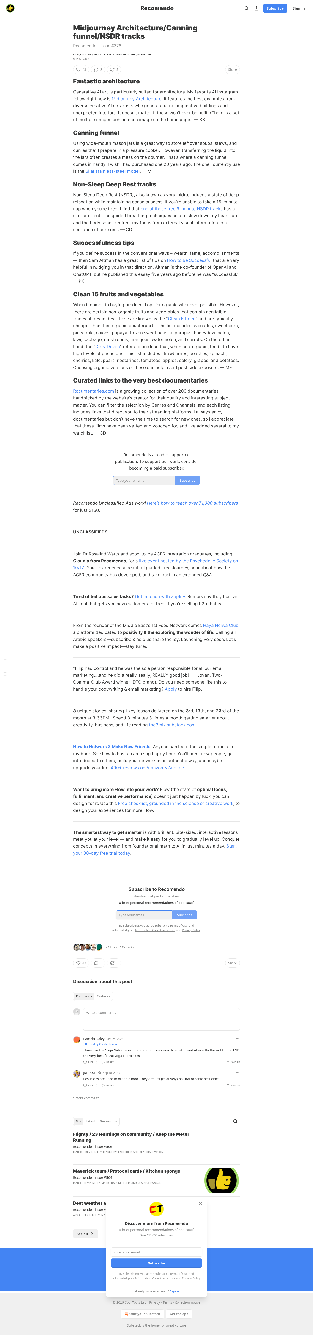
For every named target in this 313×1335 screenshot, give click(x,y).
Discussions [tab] (108, 1121)
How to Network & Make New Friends (112, 746)
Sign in (299, 8)
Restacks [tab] (103, 996)
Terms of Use (178, 1274)
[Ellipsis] (237, 1038)
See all (82, 1233)
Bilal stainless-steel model (112, 171)
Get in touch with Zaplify (160, 596)
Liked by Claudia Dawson (103, 1044)
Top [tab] (78, 1121)
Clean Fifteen (181, 318)
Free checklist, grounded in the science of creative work (175, 803)
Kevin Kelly (106, 54)
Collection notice (187, 1302)
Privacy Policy (191, 1278)
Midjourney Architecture (137, 98)
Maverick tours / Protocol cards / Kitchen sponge (126, 1171)
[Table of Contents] (5, 667)
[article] (156, 1146)
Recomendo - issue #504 (92, 1177)
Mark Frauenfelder (137, 54)
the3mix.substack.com (172, 725)
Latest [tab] (90, 1121)
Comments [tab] (84, 996)
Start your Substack (144, 1314)
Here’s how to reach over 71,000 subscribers (192, 503)
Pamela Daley (94, 1038)
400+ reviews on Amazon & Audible (147, 767)
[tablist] (93, 996)
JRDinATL (90, 1072)
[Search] (246, 8)
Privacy (154, 1302)
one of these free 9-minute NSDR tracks (182, 208)
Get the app (179, 1314)
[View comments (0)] (119, 1189)
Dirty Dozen (107, 346)
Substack (134, 1325)
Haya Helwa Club (221, 625)
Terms (167, 1302)
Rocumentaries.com (93, 391)
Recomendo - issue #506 (92, 1146)
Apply (171, 689)
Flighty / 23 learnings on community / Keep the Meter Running (131, 1137)
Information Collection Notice (155, 1278)
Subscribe (275, 8)
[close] (200, 1203)
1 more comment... (87, 1098)
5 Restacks (127, 947)
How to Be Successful (189, 260)
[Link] (66, 81)
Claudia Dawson (85, 54)
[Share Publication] (256, 8)
